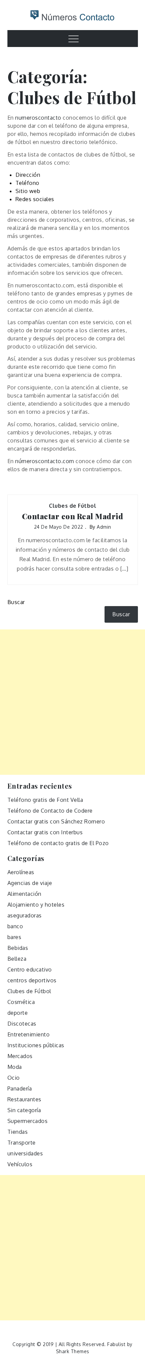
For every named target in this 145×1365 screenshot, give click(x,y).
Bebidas (17, 947)
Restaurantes (24, 1099)
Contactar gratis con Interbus (45, 832)
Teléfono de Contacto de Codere (50, 810)
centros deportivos (32, 980)
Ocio (13, 1077)
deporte (17, 1012)
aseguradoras (24, 915)
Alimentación (24, 893)
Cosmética (21, 1002)
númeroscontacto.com (44, 461)
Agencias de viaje (29, 883)
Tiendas (17, 1131)
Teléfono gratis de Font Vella (45, 799)
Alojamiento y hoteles (36, 904)
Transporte (21, 1142)
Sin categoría (24, 1110)
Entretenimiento (28, 1034)
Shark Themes (72, 1351)
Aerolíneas (20, 872)
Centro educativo (29, 969)
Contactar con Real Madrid (72, 516)
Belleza (17, 958)
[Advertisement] (72, 702)
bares (14, 937)
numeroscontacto (38, 117)
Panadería (19, 1088)
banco (15, 926)
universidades (25, 1153)
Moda (14, 1066)
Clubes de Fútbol (72, 505)
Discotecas (21, 1023)
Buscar (16, 602)
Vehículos (20, 1164)
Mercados (20, 1056)
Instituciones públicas (35, 1045)
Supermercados (27, 1121)
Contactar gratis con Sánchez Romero (56, 821)
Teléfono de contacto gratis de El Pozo (58, 843)
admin (104, 527)
